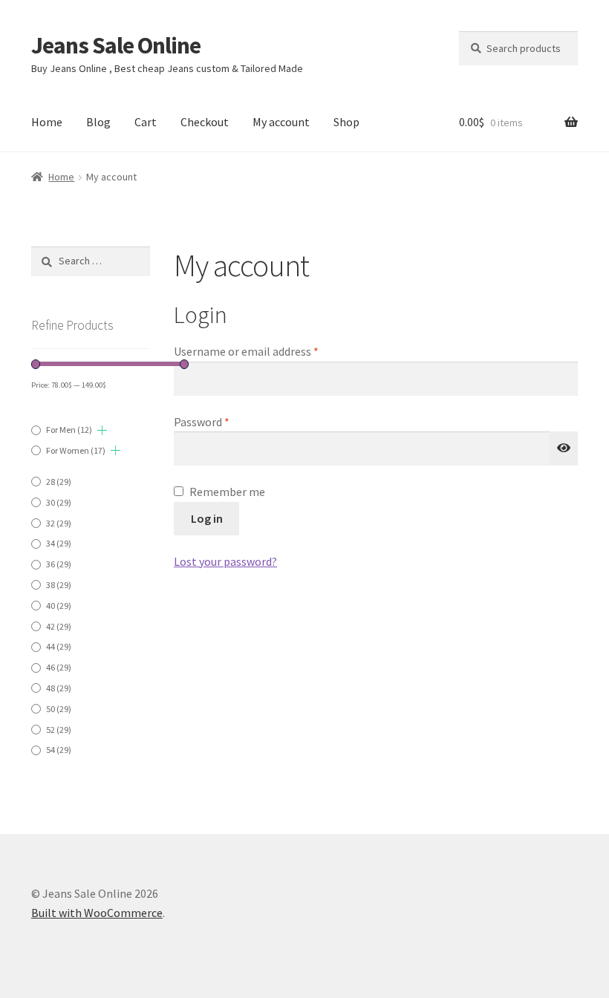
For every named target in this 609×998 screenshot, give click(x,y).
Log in (207, 518)
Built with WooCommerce (97, 912)
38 (58, 584)
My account (281, 121)
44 (58, 646)
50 (58, 708)
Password (223, 421)
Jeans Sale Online (116, 45)
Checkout (204, 121)
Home (46, 121)
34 (58, 543)
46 (58, 667)
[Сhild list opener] (102, 430)
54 (58, 749)
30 (58, 502)
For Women (75, 450)
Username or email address (268, 351)
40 (58, 605)
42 (58, 626)
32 (58, 523)
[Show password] (564, 448)
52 (58, 729)
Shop (346, 121)
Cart (145, 121)
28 (58, 481)
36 (58, 564)
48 (58, 688)
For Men (69, 429)
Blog (98, 121)
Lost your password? (225, 561)
